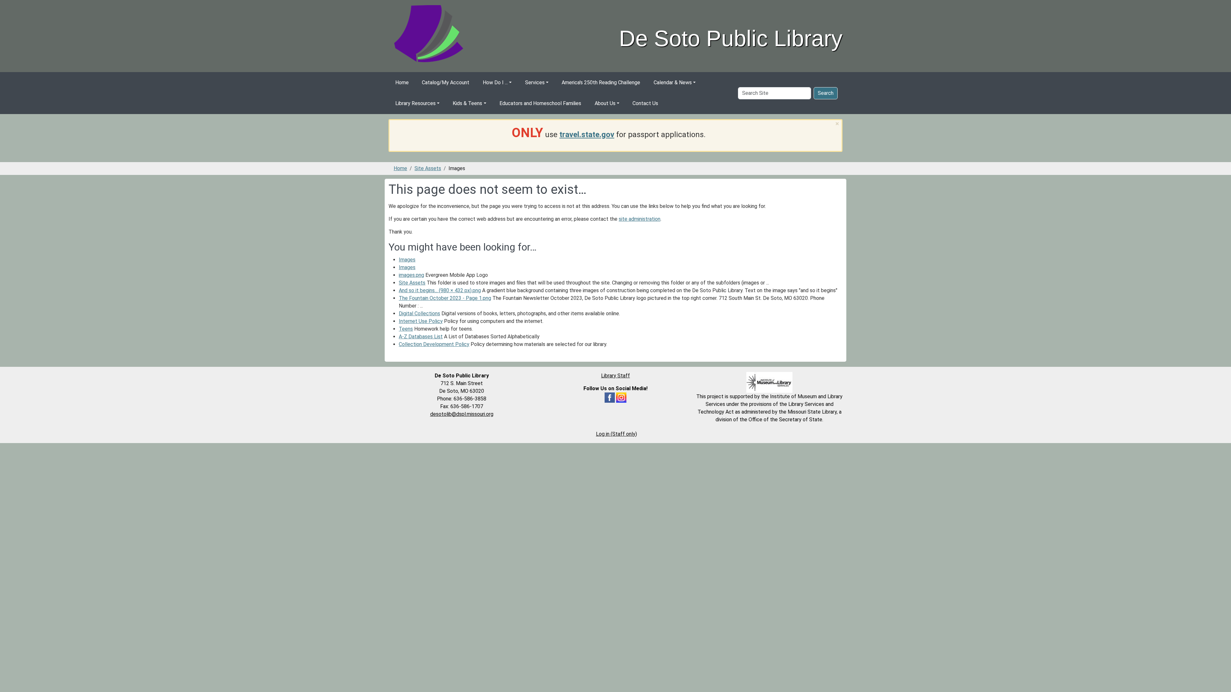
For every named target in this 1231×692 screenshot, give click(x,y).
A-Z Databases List (421, 337)
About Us (605, 103)
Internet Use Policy (421, 321)
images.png (411, 275)
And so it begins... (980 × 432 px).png (440, 290)
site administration (639, 219)
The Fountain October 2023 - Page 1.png (445, 298)
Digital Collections (419, 313)
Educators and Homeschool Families (540, 103)
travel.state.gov (586, 134)
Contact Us (645, 103)
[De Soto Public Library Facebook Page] (610, 397)
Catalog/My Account (445, 82)
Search (825, 93)
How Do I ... (495, 82)
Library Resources (415, 103)
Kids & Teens (467, 103)
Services (535, 82)
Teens (406, 329)
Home (402, 82)
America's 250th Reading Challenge (601, 82)
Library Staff (615, 376)
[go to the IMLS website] (769, 382)
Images (407, 260)
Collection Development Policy (434, 344)
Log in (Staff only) (616, 434)
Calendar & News (673, 82)
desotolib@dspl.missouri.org (461, 414)
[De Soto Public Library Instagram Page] (621, 397)
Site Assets (428, 168)
